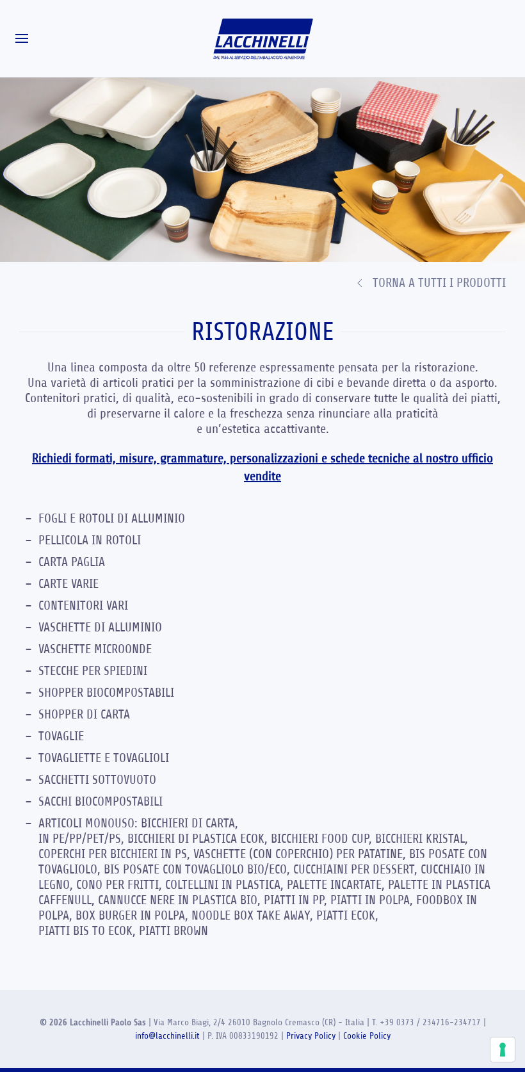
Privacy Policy (310, 1036)
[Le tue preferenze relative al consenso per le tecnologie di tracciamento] (502, 1049)
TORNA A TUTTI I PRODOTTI (439, 282)
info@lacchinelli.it (167, 1036)
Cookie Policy (367, 1036)
